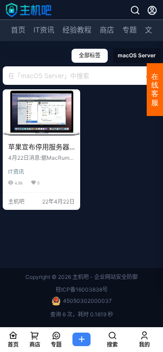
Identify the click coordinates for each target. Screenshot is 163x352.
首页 (18, 29)
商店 (107, 29)
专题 (129, 29)
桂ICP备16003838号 (82, 289)
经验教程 (76, 29)
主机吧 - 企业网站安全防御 (104, 276)
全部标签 (90, 55)
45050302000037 (87, 300)
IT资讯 (44, 29)
